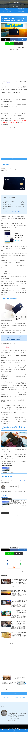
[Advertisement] (14, 65)
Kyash (12, 512)
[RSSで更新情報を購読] (14, 567)
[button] (18, 43)
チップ (9, 710)
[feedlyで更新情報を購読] (20, 564)
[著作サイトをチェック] (7, 560)
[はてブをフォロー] (7, 564)
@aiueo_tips (23, 480)
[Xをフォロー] (20, 560)
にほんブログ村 (4, 497)
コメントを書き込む (14, 693)
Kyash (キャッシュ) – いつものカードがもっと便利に (11, 211)
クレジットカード (5, 512)
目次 (13, 158)
